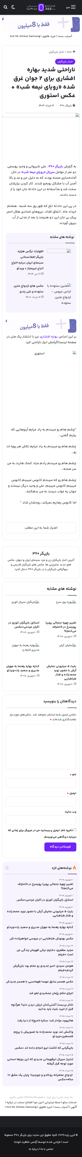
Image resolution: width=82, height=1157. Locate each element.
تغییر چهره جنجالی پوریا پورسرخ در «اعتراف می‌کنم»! (60, 627)
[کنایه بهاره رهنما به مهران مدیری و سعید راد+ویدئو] (22, 652)
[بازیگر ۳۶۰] (41, 7)
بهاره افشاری (49, 336)
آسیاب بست (65, 36)
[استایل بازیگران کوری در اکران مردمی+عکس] (22, 609)
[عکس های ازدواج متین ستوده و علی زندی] (59, 294)
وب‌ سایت (70, 812)
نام (73, 774)
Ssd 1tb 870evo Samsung (25, 36)
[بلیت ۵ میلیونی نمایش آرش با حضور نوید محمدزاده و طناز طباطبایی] (60, 652)
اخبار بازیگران (56, 52)
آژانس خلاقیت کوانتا (26, 1142)
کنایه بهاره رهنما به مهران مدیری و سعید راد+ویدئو (22, 668)
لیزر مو (38, 1102)
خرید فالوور (49, 36)
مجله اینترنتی (53, 1102)
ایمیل (71, 793)
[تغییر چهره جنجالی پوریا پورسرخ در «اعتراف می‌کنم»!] (60, 609)
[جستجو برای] (5, 9)
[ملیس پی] (41, 326)
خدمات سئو (70, 1102)
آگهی (74, 1107)
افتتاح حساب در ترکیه (19, 1102)
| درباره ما (34, 1149)
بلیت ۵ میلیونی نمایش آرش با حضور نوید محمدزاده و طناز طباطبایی (61, 672)
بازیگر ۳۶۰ (66, 106)
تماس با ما (46, 1149)
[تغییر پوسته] (13, 9)
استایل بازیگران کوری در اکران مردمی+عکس (23, 624)
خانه (70, 52)
